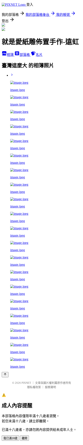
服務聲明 (50, 387)
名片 (39, 55)
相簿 (10, 55)
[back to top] (5, 374)
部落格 (25, 55)
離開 (24, 438)
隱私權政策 (34, 387)
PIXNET (26, 382)
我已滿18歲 (10, 438)
